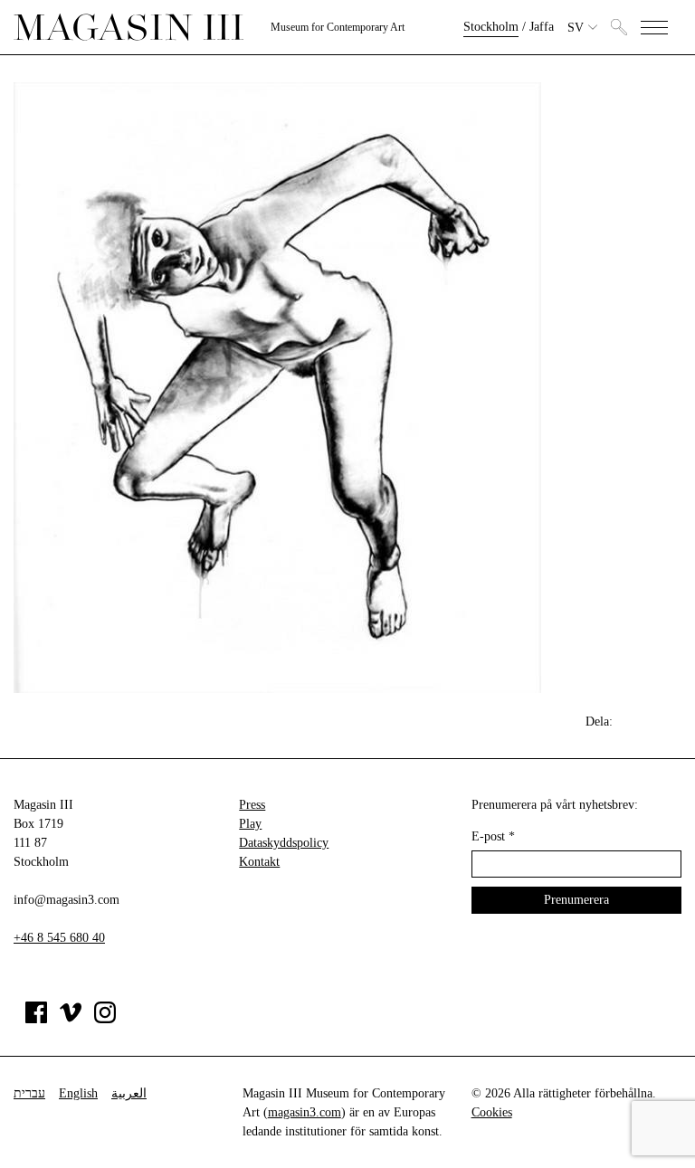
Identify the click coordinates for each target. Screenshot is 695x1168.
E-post (493, 836)
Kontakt (259, 862)
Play (250, 824)
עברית (29, 1093)
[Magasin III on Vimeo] (70, 1019)
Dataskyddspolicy (283, 843)
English (78, 1093)
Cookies (491, 1112)
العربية (129, 1093)
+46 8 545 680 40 (59, 938)
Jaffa (541, 26)
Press (252, 805)
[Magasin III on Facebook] (36, 1019)
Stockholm (491, 26)
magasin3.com (304, 1112)
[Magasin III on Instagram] (105, 1019)
